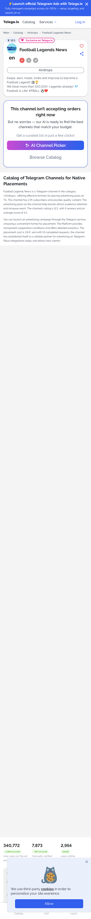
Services (46, 22)
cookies (47, 889)
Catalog (28, 22)
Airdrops (32, 32)
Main (6, 32)
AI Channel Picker (48, 145)
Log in (80, 22)
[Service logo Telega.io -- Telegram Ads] (11, 22)
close (86, 4)
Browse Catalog (46, 157)
